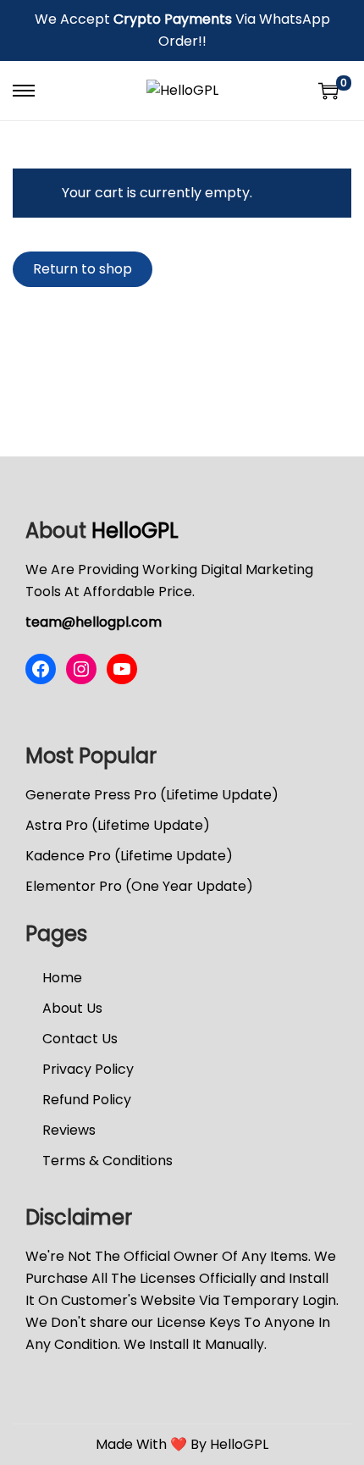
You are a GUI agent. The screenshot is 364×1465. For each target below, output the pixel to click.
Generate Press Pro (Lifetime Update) (152, 794)
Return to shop (82, 269)
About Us (72, 1008)
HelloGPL (135, 531)
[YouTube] (122, 669)
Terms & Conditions (107, 1160)
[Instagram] (81, 669)
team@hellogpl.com (93, 622)
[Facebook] (40, 669)
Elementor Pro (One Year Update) (139, 886)
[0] (328, 90)
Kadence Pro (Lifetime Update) (129, 855)
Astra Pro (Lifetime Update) (117, 825)
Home (62, 977)
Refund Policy (86, 1099)
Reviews (69, 1130)
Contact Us (80, 1038)
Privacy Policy (88, 1069)
